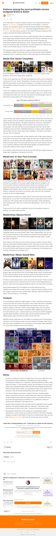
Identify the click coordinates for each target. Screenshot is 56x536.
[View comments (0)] (7, 19)
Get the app (33, 532)
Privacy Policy (38, 507)
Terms (31, 529)
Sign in (52, 3)
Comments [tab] (6, 457)
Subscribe (44, 3)
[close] (41, 481)
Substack (22, 534)
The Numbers (12, 25)
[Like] (4, 19)
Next (48, 447)
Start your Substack (25, 532)
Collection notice (36, 529)
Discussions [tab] (13, 473)
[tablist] (9, 457)
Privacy (28, 529)
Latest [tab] (8, 473)
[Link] (1, 59)
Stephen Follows (10, 14)
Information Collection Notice (28, 507)
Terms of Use (34, 506)
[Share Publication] (39, 3)
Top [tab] (5, 473)
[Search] (36, 3)
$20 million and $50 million (17, 29)
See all (6, 511)
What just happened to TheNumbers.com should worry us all (21, 478)
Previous (8, 447)
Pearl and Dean (17, 417)
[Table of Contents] (1, 268)
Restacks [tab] (12, 457)
